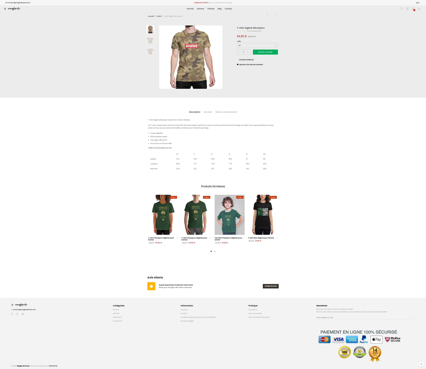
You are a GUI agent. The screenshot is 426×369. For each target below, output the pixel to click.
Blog (219, 9)
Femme (190, 9)
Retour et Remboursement (259, 317)
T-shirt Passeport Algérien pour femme (161, 239)
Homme (200, 9)
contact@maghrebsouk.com (24, 309)
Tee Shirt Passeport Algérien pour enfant (228, 239)
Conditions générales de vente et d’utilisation (198, 317)
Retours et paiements (226, 112)
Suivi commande (255, 313)
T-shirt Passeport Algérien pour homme (194, 239)
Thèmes (210, 9)
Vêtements (117, 317)
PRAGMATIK (53, 366)
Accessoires (117, 321)
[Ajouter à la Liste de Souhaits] (177, 238)
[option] (190, 57)
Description (194, 112)
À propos (184, 310)
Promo (173, 197)
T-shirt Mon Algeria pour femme (261, 238)
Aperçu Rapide (164, 233)
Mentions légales (187, 321)
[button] (249, 31)
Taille (239, 41)
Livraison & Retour (246, 60)
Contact (228, 9)
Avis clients (253, 310)
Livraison (208, 112)
